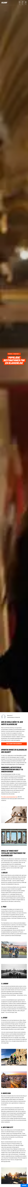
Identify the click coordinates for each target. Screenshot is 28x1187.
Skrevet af (9, 715)
